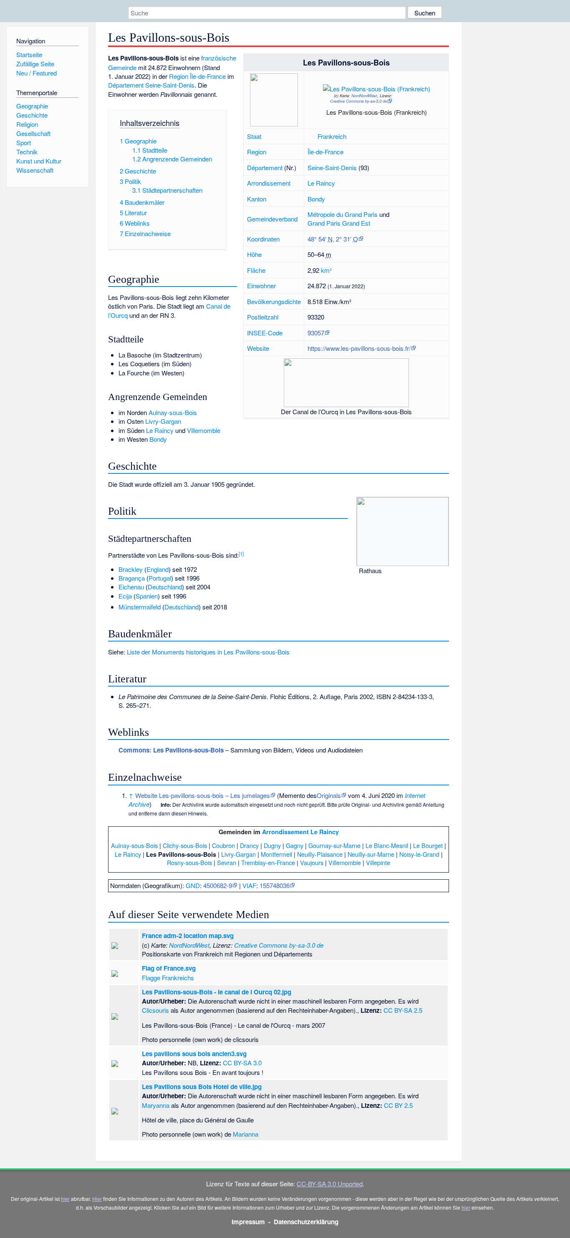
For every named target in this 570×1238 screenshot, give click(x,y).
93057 (316, 332)
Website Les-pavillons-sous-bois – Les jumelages (202, 795)
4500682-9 (217, 885)
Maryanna (155, 1105)
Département (264, 167)
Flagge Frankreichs (168, 977)
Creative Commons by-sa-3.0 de (358, 101)
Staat (254, 136)
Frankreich (332, 136)
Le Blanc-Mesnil (387, 845)
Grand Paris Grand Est (339, 223)
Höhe (254, 254)
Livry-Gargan (163, 421)
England (157, 569)
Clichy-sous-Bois (185, 845)
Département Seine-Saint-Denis (151, 85)
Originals (329, 795)
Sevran (226, 862)
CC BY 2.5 (398, 1105)
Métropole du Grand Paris (343, 214)
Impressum (248, 1221)
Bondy (316, 198)
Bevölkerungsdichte (274, 301)
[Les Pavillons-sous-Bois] (380, 87)
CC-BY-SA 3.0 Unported (330, 1183)
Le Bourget (428, 845)
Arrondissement (268, 183)
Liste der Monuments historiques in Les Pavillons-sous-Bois (208, 651)
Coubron (223, 845)
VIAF (249, 885)
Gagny (294, 845)
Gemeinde (122, 67)
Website (258, 348)
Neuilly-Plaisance (320, 854)
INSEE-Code (264, 332)
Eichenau (131, 586)
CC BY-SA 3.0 (242, 1062)
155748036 (275, 885)
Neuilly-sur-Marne (371, 854)
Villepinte (378, 862)
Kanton (256, 198)
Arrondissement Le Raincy (300, 832)
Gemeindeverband (272, 218)
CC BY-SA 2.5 (402, 1010)
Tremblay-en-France (268, 862)
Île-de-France (325, 151)
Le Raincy (321, 183)
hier (65, 1198)
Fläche (256, 270)
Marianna (245, 1134)
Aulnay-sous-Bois (173, 412)
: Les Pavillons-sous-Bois (171, 750)
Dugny (272, 845)
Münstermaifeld (140, 606)
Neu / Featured (36, 72)
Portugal (160, 578)
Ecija (125, 595)
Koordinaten (263, 238)
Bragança (132, 578)
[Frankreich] (312, 136)
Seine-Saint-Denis (332, 167)
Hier (97, 1198)
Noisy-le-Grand (419, 854)
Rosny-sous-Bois (189, 862)
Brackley (131, 569)
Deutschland (165, 586)
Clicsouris (155, 1010)
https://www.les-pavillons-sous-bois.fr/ (359, 348)
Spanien (147, 595)
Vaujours (311, 862)
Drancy (249, 845)
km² (326, 270)
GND (193, 885)
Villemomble (203, 430)
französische (218, 57)
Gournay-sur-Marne (334, 845)
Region (256, 151)
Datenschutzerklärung (306, 1221)
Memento (292, 795)
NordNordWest (364, 95)
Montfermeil (276, 854)
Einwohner (261, 285)
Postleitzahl (262, 316)
